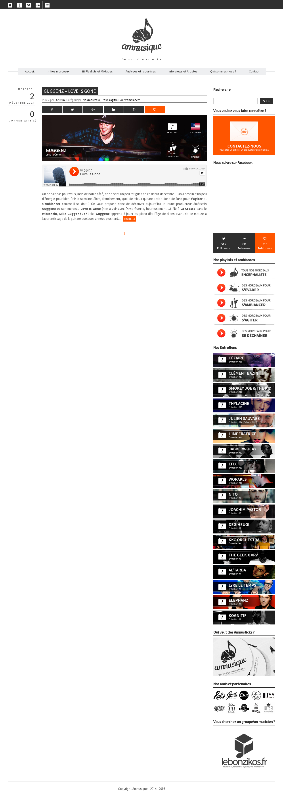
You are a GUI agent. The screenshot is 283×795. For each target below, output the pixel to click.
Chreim (60, 100)
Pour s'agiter (109, 100)
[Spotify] (47, 6)
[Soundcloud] (38, 6)
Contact (254, 71)
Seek (266, 101)
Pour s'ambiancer (129, 100)
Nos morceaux (91, 100)
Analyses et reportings (141, 71)
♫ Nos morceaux (58, 71)
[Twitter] (28, 6)
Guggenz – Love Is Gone (70, 91)
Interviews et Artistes (183, 71)
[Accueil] (10, 6)
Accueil (29, 71)
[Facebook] (19, 6)
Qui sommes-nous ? (223, 71)
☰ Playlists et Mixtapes (97, 71)
